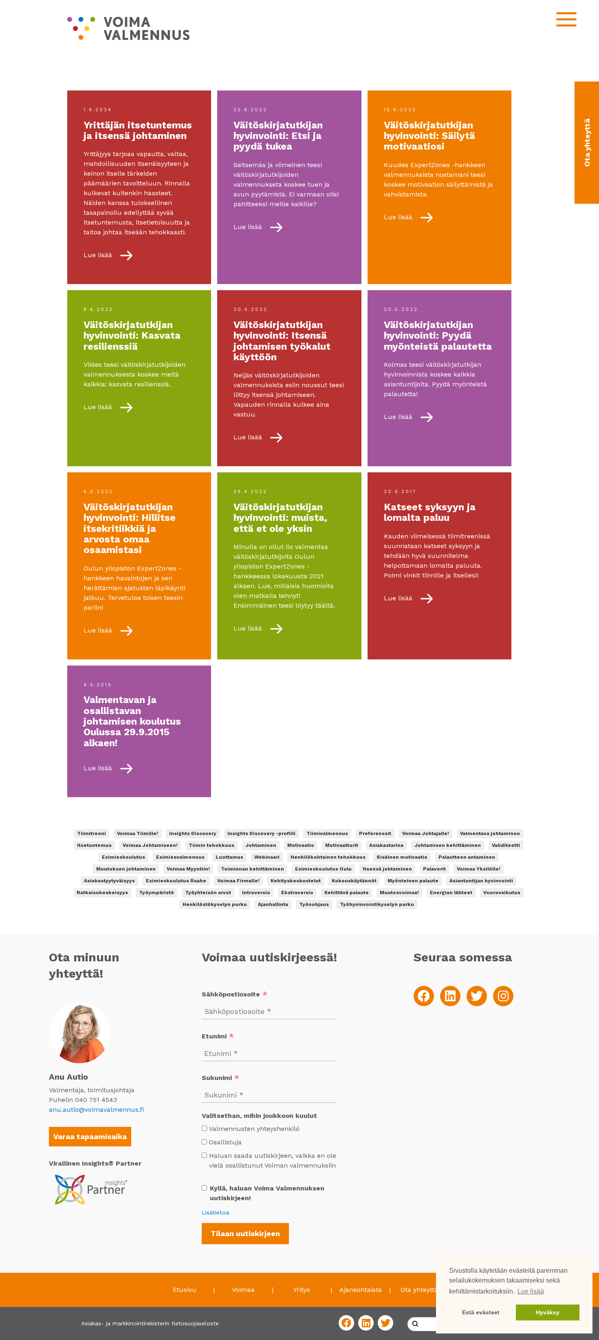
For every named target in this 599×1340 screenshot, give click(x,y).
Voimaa (243, 1290)
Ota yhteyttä (419, 1290)
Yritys (301, 1290)
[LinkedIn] (450, 996)
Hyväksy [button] (547, 1312)
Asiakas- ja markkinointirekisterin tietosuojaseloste (150, 1323)
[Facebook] (424, 996)
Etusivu (184, 1290)
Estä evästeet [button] (481, 1312)
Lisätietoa (215, 1212)
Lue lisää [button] (531, 1291)
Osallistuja (225, 1142)
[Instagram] (503, 996)
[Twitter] (477, 996)
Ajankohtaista (360, 1290)
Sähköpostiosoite (235, 995)
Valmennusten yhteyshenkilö (254, 1129)
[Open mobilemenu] (566, 19)
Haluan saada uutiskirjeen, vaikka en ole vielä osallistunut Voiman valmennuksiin (272, 1160)
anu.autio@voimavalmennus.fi (96, 1109)
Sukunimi (221, 1078)
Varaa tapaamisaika (90, 1136)
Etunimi (218, 1036)
